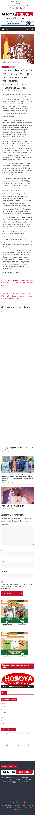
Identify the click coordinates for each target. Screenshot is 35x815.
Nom (3, 551)
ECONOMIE (4, 715)
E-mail (3, 561)
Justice (3, 720)
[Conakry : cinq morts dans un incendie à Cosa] (12, 311)
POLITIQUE (4, 709)
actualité (5, 67)
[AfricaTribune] (3, 29)
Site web (4, 572)
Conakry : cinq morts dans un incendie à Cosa (17, 448)
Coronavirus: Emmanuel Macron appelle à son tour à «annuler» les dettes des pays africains (17, 283)
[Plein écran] (31, 686)
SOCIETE (12, 67)
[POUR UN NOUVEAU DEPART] (17, 488)
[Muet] (29, 686)
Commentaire (6, 525)
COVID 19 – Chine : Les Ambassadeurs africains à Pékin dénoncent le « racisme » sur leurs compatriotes (17, 296)
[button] (17, 679)
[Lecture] (3, 686)
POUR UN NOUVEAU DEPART (13, 506)
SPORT (3, 718)
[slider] (16, 686)
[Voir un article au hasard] (32, 29)
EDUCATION (4, 723)
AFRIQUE (3, 712)
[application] (17, 679)
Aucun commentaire (20, 90)
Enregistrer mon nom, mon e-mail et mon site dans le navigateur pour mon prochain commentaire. (16, 586)
